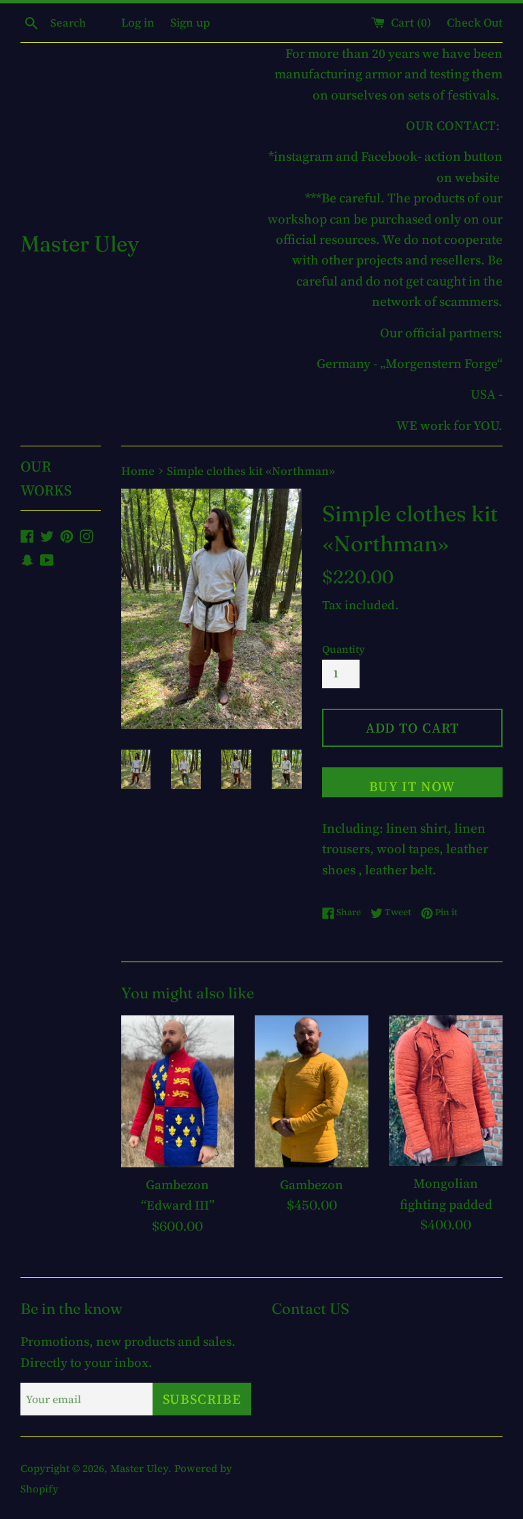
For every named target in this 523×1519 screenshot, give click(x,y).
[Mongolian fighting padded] (446, 1090)
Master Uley (79, 243)
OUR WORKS (46, 478)
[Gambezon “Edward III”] (178, 1091)
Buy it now (412, 786)
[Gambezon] (311, 1091)
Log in (138, 22)
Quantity (343, 649)
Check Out (475, 22)
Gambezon (311, 1184)
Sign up (190, 22)
